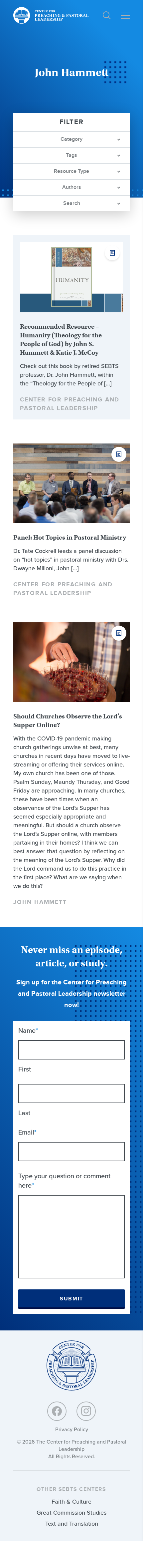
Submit (71, 1299)
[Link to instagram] (86, 1411)
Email (27, 1132)
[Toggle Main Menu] (125, 15)
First (24, 1069)
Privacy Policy (71, 1429)
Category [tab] (71, 139)
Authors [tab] (71, 187)
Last (24, 1113)
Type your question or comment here (64, 1180)
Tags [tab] (71, 155)
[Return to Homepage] (71, 1366)
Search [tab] (71, 203)
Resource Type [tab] (71, 171)
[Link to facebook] (57, 1411)
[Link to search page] (107, 15)
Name (28, 1030)
